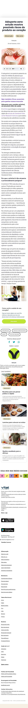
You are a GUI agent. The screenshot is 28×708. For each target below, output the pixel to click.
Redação (14, 40)
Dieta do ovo (4, 557)
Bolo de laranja (4, 635)
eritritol (5, 109)
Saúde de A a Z (5, 646)
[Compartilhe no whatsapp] (18, 342)
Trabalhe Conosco (6, 542)
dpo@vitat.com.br (5, 685)
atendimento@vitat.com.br (7, 539)
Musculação (4, 586)
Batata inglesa (4, 605)
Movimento (4, 575)
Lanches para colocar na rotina (13, 422)
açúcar (22, 78)
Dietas (2, 657)
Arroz (2, 600)
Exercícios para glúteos (6, 592)
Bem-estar (20, 36)
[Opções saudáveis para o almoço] (14, 445)
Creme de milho (5, 630)
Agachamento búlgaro (6, 578)
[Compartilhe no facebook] (9, 342)
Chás (2, 651)
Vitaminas (3, 660)
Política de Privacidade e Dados (8, 674)
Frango (3, 616)
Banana (3, 613)
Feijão (2, 603)
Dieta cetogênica (5, 559)
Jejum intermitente (5, 567)
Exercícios (3, 654)
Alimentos (3, 649)
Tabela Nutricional (6, 597)
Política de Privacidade (6, 676)
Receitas (3, 621)
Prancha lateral (5, 581)
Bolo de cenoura (5, 627)
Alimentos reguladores (6, 570)
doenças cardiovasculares (19, 330)
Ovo (2, 608)
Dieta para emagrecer (6, 565)
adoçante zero (5, 330)
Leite (2, 611)
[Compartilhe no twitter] (14, 342)
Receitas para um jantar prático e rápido (11, 393)
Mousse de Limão (5, 624)
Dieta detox (4, 562)
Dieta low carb (4, 554)
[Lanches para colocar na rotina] (14, 416)
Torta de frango (4, 638)
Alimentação (9, 36)
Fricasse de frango (5, 641)
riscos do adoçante (14, 334)
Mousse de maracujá (6, 632)
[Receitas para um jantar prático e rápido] (14, 385)
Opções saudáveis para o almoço (11, 452)
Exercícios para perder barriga (8, 589)
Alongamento (4, 584)
